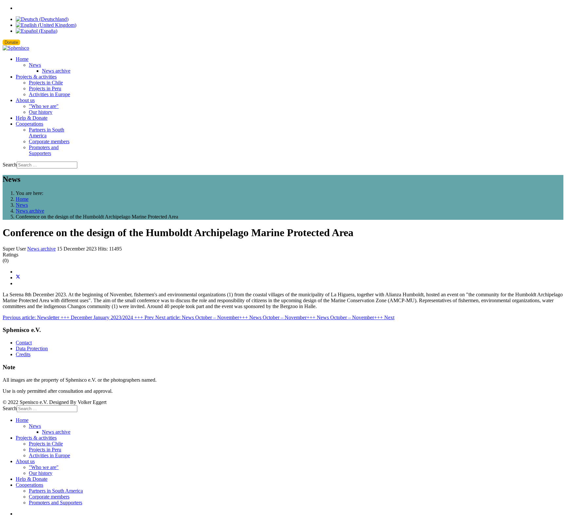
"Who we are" (44, 106)
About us (25, 100)
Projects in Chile (46, 82)
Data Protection (32, 348)
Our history (40, 112)
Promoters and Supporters (44, 150)
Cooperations (29, 124)
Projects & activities (36, 76)
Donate (11, 42)
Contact (24, 342)
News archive (56, 71)
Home (22, 59)
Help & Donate (31, 118)
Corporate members (49, 141)
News (35, 65)
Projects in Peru (45, 88)
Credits (23, 354)
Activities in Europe (49, 94)
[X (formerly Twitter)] (18, 277)
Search (10, 164)
